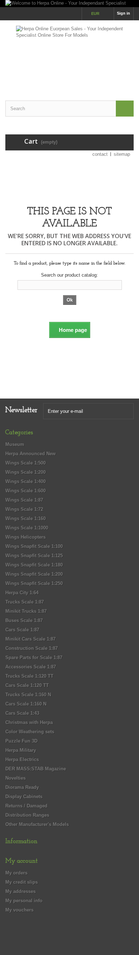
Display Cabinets (23, 796)
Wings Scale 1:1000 (26, 527)
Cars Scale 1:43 (22, 713)
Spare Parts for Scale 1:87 (33, 657)
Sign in (123, 13)
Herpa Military (20, 750)
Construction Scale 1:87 (31, 648)
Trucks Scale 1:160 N (28, 694)
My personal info (23, 900)
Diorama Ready (22, 787)
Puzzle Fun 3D (21, 741)
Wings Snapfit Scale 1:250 (34, 583)
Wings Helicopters (25, 537)
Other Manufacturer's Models (37, 824)
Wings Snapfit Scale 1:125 (34, 555)
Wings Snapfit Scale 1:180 (34, 565)
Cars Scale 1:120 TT (27, 685)
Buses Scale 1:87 (24, 620)
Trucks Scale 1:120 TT (29, 676)
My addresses (20, 891)
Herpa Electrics (22, 759)
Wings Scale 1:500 (25, 463)
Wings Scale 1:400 (25, 481)
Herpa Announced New (30, 453)
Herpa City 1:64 (21, 592)
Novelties (15, 778)
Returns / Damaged (26, 805)
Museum (14, 444)
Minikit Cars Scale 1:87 (30, 639)
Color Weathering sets (29, 731)
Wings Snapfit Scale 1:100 (34, 546)
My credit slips (21, 882)
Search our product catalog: (69, 275)
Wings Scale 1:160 (25, 518)
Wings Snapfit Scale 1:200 (34, 574)
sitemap (122, 154)
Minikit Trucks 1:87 (26, 611)
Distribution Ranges (27, 815)
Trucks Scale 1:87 (24, 602)
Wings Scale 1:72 (24, 509)
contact (100, 154)
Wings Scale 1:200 (25, 472)
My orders (16, 873)
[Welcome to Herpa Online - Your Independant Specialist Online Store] (69, 3)
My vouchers (19, 910)
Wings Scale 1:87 (24, 500)
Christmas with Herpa (29, 722)
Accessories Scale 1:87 (30, 666)
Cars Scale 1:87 (22, 629)
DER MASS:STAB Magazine (35, 768)
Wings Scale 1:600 (25, 490)
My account (21, 861)
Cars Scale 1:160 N (25, 704)
